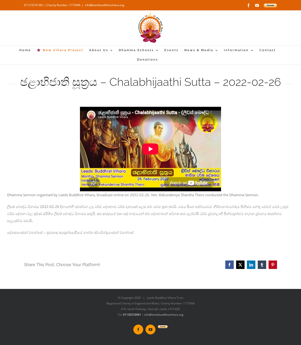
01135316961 (132, 315)
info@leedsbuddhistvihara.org (104, 5)
